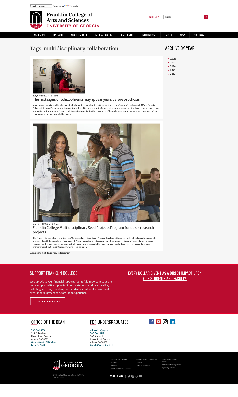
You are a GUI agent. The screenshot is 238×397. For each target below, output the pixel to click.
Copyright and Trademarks (146, 359)
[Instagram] (132, 376)
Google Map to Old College (43, 342)
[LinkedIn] (144, 376)
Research (58, 35)
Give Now (154, 17)
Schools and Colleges (119, 359)
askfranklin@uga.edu (100, 330)
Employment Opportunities (121, 368)
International (149, 35)
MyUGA (114, 365)
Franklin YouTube (158, 321)
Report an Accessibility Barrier (170, 361)
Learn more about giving (47, 301)
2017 (172, 73)
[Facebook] (125, 376)
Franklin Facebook (151, 321)
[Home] (79, 18)
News (182, 35)
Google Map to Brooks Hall (102, 345)
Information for (103, 35)
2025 (173, 62)
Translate (73, 6)
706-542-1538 (38, 330)
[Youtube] (140, 376)
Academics (39, 35)
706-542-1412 (97, 333)
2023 (173, 70)
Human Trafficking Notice (171, 365)
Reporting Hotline (168, 368)
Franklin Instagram (165, 321)
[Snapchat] (136, 376)
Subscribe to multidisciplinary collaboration (50, 253)
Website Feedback (143, 365)
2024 (173, 66)
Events (168, 35)
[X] (129, 376)
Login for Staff (38, 345)
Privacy (139, 362)
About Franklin (79, 35)
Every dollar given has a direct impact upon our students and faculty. (165, 275)
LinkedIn (173, 321)
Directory (199, 35)
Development (127, 35)
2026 (173, 58)
